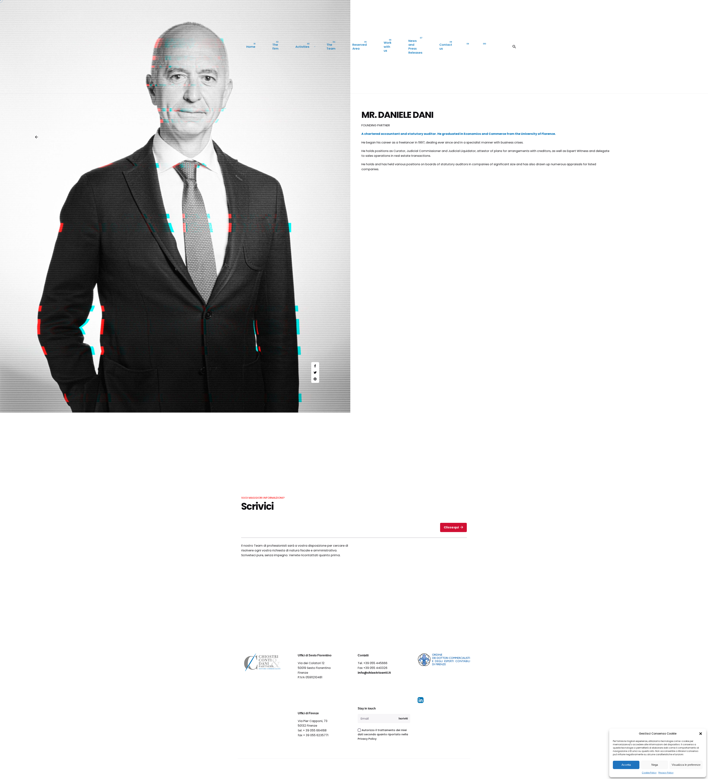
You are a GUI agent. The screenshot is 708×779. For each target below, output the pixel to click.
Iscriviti (403, 718)
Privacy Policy (666, 772)
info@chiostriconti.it (374, 673)
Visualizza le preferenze (686, 764)
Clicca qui (451, 527)
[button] (700, 733)
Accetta (626, 764)
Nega (654, 764)
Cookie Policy (649, 772)
